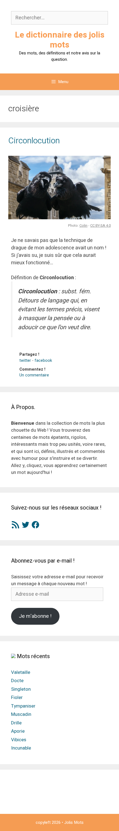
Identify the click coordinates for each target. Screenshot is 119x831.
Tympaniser (23, 706)
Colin (83, 225)
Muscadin (21, 714)
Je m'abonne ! (35, 616)
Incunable (21, 748)
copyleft (43, 822)
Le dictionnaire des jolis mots (59, 40)
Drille (16, 722)
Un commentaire (34, 375)
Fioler (17, 697)
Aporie (18, 731)
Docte (17, 680)
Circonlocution (34, 141)
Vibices (18, 739)
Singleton (21, 689)
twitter (25, 360)
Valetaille (20, 672)
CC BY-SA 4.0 (100, 225)
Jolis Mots (74, 822)
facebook (43, 360)
